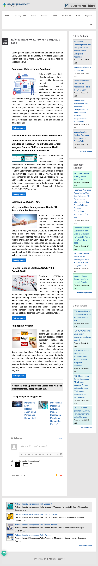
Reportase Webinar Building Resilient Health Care (81, 176)
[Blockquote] (43, 454)
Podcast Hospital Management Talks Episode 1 (34, 535)
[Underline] (29, 454)
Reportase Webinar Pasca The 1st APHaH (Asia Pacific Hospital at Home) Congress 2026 (82, 259)
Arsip (55, 15)
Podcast (44, 15)
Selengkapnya (19, 128)
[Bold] (22, 454)
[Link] (50, 454)
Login (60, 438)
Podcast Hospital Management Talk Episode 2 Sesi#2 (36, 514)
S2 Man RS (66, 15)
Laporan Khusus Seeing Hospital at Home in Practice (81, 279)
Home (6, 15)
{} (54, 454)
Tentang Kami (20, 15)
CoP (78, 15)
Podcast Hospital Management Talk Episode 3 (33, 504)
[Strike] (32, 454)
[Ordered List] (36, 454)
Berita (33, 15)
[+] (57, 454)
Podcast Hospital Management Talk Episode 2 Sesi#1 (36, 524)
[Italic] (25, 454)
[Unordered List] (39, 454)
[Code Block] (47, 454)
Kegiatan (88, 15)
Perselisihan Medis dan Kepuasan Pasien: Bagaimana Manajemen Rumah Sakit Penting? (56, 413)
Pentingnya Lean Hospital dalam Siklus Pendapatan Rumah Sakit (30, 410)
